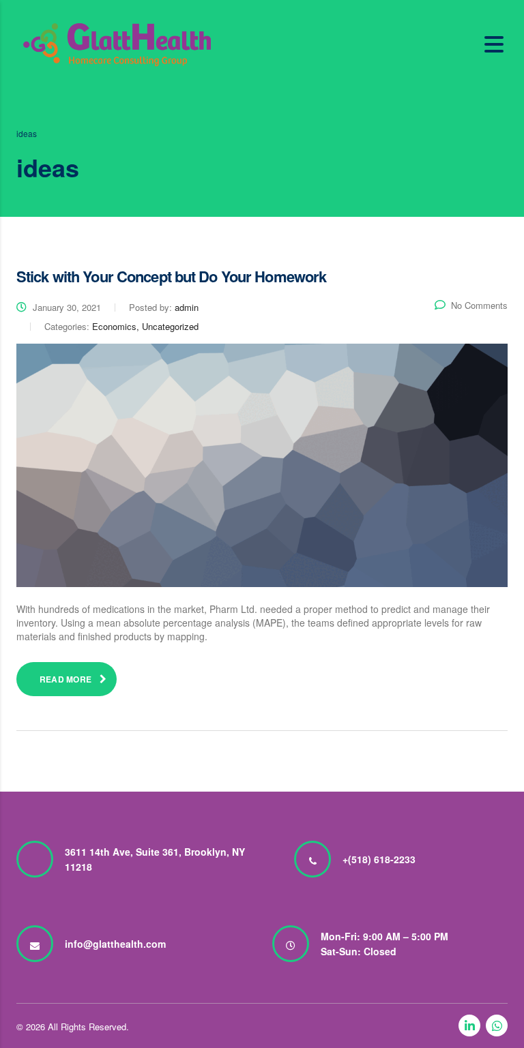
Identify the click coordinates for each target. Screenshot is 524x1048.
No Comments (479, 305)
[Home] (117, 43)
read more (65, 679)
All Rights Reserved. (88, 1026)
